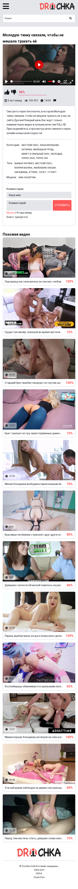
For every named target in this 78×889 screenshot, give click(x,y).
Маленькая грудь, (43, 149)
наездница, (21, 172)
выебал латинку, (24, 163)
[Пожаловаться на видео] (55, 100)
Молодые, (57, 154)
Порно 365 (42, 158)
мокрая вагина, (24, 167)
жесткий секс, (43, 163)
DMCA (39, 873)
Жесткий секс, (30, 145)
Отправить (62, 205)
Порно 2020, (28, 158)
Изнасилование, (49, 145)
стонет (52, 172)
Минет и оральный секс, (36, 154)
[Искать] (70, 18)
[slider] (21, 81)
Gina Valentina (27, 177)
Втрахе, (33, 172)
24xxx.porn (39, 870)
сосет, (43, 172)
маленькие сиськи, (45, 167)
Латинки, (27, 149)
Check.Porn (39, 877)
